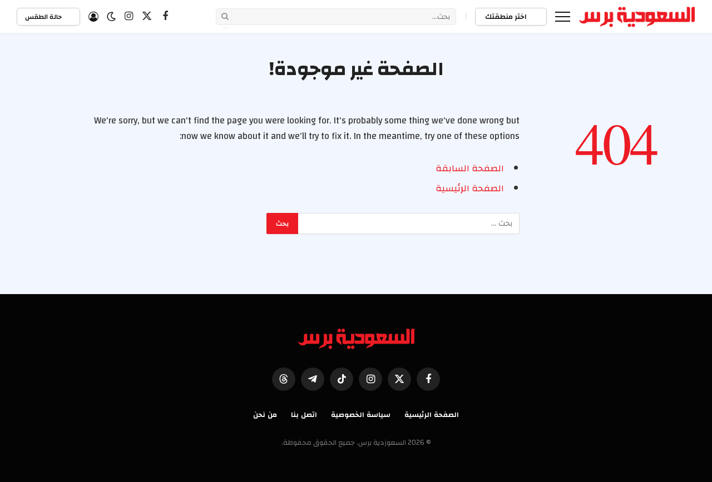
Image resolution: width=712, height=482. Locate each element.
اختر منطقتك (506, 16)
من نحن (265, 414)
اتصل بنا (304, 414)
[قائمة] (562, 16)
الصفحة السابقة (470, 168)
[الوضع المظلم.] (111, 17)
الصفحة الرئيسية (470, 188)
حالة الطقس (44, 17)
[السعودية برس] (637, 16)
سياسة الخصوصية (360, 414)
